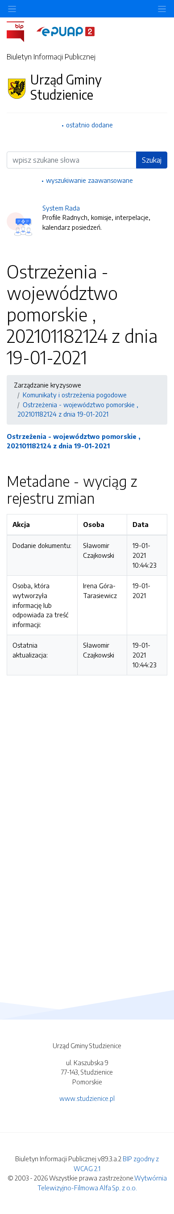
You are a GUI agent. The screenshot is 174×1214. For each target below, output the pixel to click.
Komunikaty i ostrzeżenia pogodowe (75, 395)
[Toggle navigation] (162, 9)
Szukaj (152, 160)
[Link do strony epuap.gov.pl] (66, 31)
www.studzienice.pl (87, 1098)
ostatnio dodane (89, 125)
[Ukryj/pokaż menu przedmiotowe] (12, 9)
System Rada (61, 208)
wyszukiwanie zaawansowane (89, 180)
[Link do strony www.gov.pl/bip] (21, 31)
